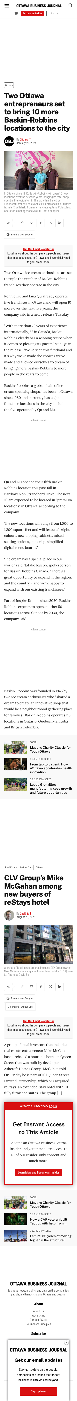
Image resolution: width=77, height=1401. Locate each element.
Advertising (38, 1315)
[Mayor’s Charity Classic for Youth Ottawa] (15, 747)
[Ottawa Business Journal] (39, 5)
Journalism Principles (38, 1324)
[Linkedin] (59, 223)
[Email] (31, 223)
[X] (50, 223)
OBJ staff (25, 139)
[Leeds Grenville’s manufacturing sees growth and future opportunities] (15, 784)
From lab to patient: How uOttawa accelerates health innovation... (51, 768)
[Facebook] (41, 223)
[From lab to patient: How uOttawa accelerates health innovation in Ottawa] (15, 764)
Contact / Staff (38, 1319)
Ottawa (9, 85)
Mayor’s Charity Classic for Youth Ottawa (50, 749)
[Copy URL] (22, 223)
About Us (38, 1311)
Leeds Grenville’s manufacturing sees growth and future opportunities (51, 788)
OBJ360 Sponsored (40, 759)
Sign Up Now (38, 1391)
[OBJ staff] (10, 141)
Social (33, 742)
